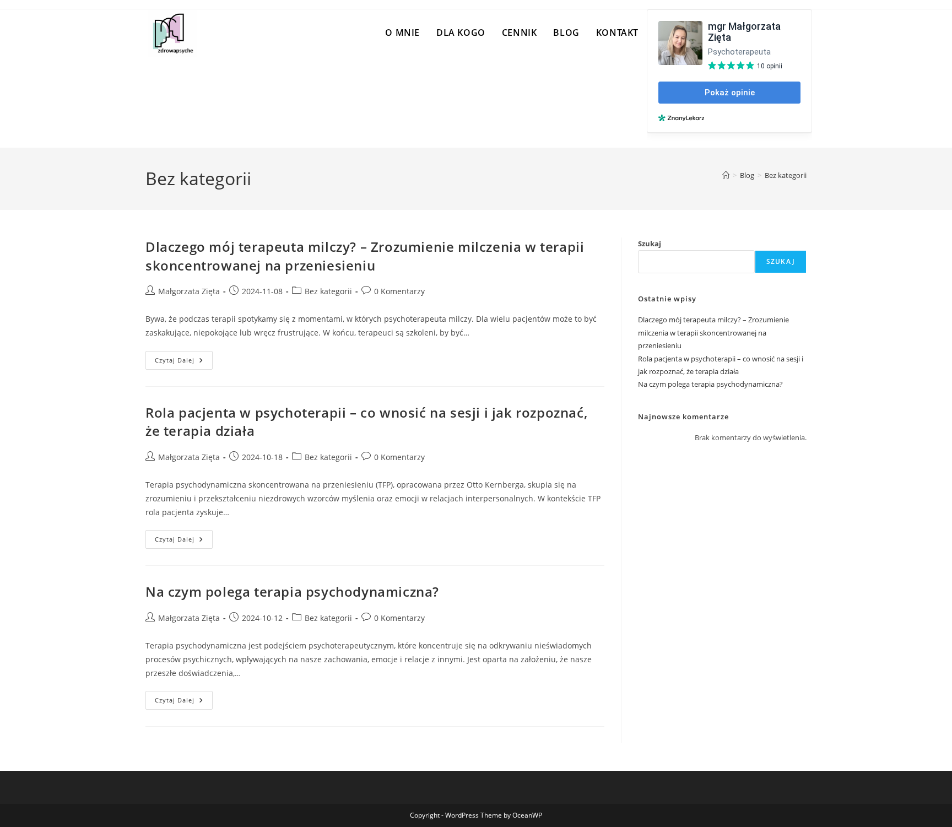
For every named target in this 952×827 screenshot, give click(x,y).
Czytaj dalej (184, 362)
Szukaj (649, 243)
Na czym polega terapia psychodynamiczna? (292, 591)
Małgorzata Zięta (189, 291)
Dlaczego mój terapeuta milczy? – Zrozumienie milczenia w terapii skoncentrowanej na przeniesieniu (364, 255)
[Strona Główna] (725, 175)
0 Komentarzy (399, 291)
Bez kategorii (786, 175)
